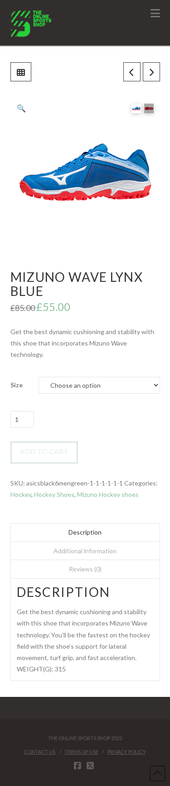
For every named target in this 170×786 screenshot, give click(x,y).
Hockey (20, 494)
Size (16, 385)
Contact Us (39, 752)
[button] (155, 13)
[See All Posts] (20, 71)
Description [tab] (85, 532)
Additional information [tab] (85, 551)
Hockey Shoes (54, 494)
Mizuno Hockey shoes (108, 494)
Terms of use (81, 752)
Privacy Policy (126, 752)
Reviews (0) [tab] (85, 569)
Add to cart (44, 451)
